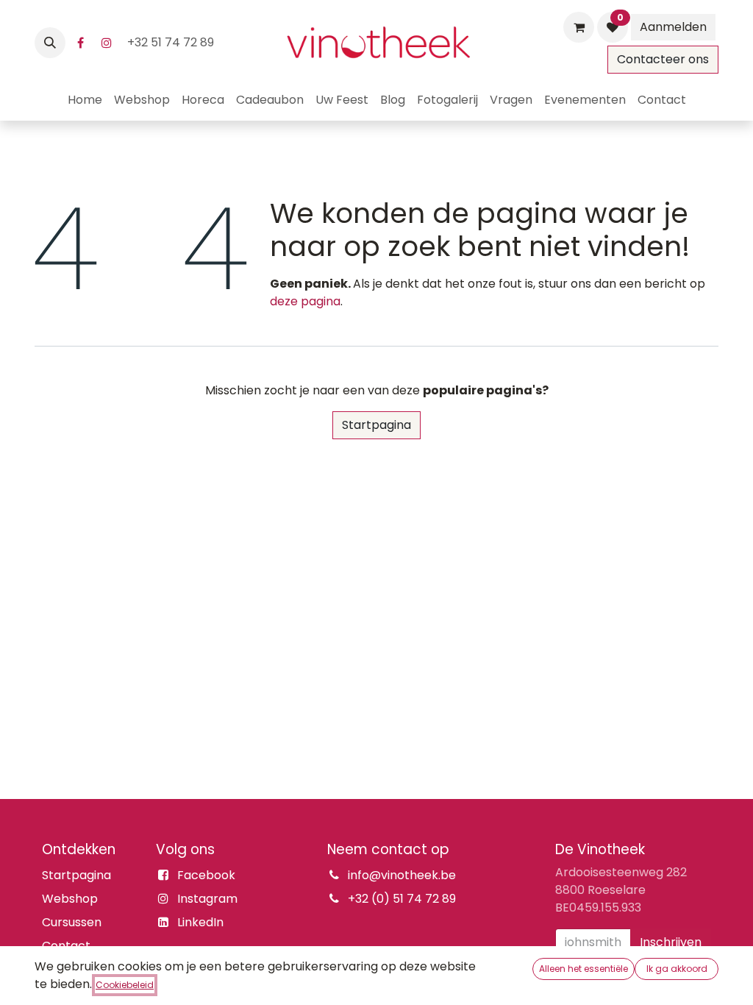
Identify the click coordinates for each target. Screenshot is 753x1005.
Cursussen (71, 922)
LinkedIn (200, 922)
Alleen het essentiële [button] (583, 968)
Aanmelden (673, 26)
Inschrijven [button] (671, 942)
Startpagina (376, 424)
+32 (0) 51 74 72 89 (402, 898)
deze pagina (305, 301)
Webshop (70, 898)
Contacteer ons (663, 59)
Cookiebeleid (125, 985)
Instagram (207, 898)
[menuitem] (85, 100)
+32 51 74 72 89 (172, 42)
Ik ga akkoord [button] (676, 968)
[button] (50, 42)
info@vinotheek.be (402, 875)
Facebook (206, 875)
